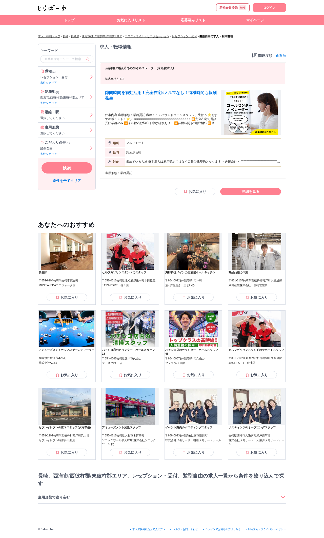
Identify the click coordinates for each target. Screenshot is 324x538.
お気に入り (197, 191)
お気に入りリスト (131, 20)
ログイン (269, 7)
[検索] (87, 59)
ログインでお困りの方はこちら (223, 529)
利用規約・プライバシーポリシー (267, 529)
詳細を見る (250, 191)
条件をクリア (48, 82)
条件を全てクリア (67, 181)
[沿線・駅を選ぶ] (91, 114)
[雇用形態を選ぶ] (91, 130)
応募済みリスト (193, 20)
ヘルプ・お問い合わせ (185, 529)
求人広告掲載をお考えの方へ (148, 529)
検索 (67, 168)
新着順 (280, 55)
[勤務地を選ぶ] (91, 97)
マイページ (255, 20)
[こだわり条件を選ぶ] (91, 148)
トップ (69, 20)
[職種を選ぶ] (91, 77)
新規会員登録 (232, 7)
